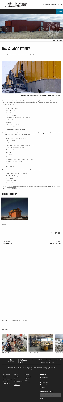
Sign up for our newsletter (46, 391)
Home (3, 55)
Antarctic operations (7, 379)
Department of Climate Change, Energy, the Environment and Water (47, 360)
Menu (58, 11)
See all (3, 224)
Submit (41, 398)
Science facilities (22, 55)
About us (16, 374)
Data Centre (17, 385)
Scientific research (11, 55)
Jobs (15, 379)
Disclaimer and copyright (28, 377)
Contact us (16, 377)
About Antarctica (6, 374)
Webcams (27, 374)
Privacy (26, 380)
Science (4, 377)
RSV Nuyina (5, 381)
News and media (6, 383)
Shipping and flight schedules (18, 382)
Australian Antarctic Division (47, 362)
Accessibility (27, 383)
